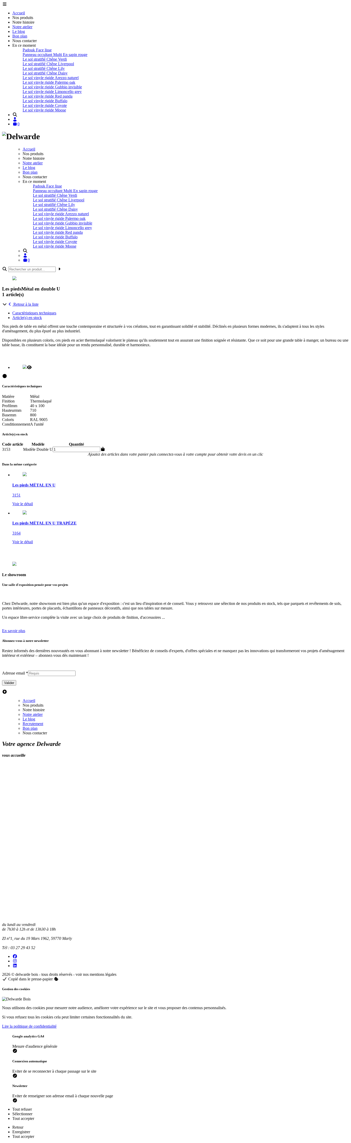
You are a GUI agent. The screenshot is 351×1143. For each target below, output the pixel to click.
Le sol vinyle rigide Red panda (47, 96)
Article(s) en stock (27, 317)
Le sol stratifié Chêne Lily (44, 68)
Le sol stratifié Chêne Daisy (45, 73)
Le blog (18, 31)
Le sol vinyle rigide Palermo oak (49, 82)
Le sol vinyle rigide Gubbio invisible (52, 87)
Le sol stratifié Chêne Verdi (45, 59)
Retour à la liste (25, 304)
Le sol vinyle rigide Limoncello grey (52, 91)
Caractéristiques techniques (34, 313)
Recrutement (33, 724)
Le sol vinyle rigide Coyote (45, 105)
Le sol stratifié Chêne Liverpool (48, 64)
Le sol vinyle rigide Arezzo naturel (51, 78)
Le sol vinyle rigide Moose (44, 110)
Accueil (18, 13)
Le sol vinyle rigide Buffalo (45, 101)
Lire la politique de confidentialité (29, 1026)
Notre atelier (22, 27)
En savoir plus (13, 631)
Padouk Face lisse (37, 50)
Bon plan (19, 36)
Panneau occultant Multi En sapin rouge (55, 54)
